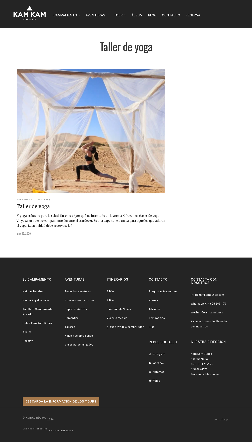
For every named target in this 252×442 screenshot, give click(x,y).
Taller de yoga (33, 206)
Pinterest (157, 371)
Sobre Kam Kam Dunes (37, 323)
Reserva (193, 15)
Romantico (72, 318)
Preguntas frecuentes (163, 291)
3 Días (111, 291)
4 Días (111, 300)
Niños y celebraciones (79, 335)
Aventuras (95, 15)
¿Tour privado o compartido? (125, 326)
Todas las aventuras (78, 291)
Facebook (157, 363)
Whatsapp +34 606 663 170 (208, 303)
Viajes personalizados (79, 344)
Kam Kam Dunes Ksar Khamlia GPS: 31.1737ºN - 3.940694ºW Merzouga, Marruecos (205, 364)
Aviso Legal (221, 419)
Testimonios (157, 318)
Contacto (171, 15)
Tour (118, 15)
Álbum (137, 15)
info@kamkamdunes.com (207, 294)
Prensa (153, 300)
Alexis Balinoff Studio (61, 430)
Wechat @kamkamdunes (207, 312)
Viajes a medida (117, 318)
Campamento (65, 15)
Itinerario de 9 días (119, 309)
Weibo (156, 380)
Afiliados (154, 309)
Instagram (158, 354)
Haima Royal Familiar (36, 300)
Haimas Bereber (33, 291)
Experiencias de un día (79, 300)
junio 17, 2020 (24, 233)
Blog (152, 15)
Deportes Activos (76, 309)
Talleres (44, 199)
